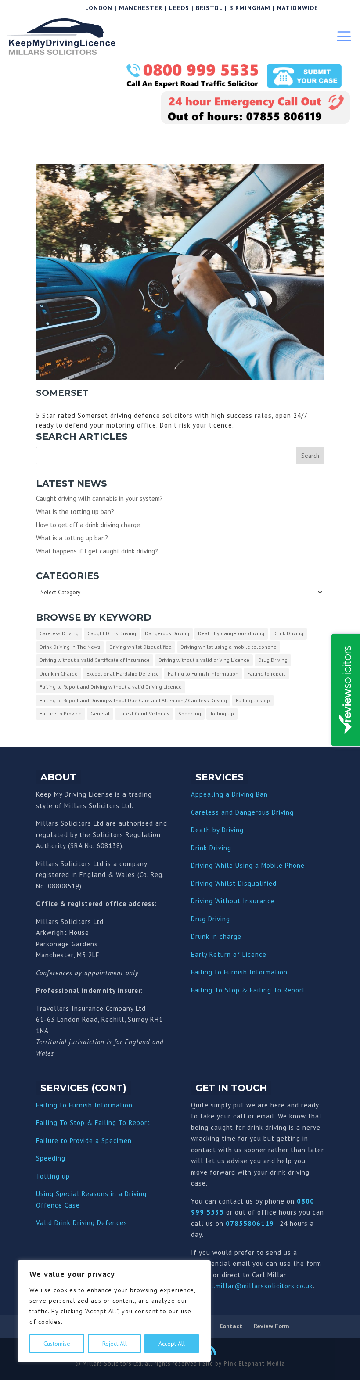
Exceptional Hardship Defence (122, 673)
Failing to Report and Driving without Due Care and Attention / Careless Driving (133, 700)
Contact (231, 1326)
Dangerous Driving (167, 633)
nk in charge (221, 936)
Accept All (171, 1344)
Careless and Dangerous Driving (242, 812)
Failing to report (266, 673)
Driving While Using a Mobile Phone (248, 865)
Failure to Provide (61, 713)
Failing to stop (253, 700)
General (100, 713)
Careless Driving (59, 633)
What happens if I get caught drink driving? (97, 551)
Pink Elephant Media (254, 1363)
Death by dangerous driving (231, 633)
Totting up (53, 1176)
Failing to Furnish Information (203, 673)
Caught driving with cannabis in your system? (99, 498)
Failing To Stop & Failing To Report (248, 990)
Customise (56, 1344)
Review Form (271, 1326)
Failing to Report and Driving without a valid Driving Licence (111, 686)
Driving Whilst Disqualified (234, 883)
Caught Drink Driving (111, 633)
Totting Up (222, 713)
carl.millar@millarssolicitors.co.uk (257, 1286)
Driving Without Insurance (233, 901)
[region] (114, 1311)
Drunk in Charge (59, 673)
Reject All (114, 1344)
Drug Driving (273, 660)
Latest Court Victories (144, 713)
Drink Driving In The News (70, 646)
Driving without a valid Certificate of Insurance (95, 660)
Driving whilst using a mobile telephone (228, 646)
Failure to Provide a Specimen (84, 1140)
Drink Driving (288, 633)
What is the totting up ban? (75, 511)
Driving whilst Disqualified (140, 646)
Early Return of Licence (228, 954)
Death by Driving (217, 830)
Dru (196, 936)
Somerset (62, 393)
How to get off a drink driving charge (88, 525)
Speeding (189, 713)
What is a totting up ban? (72, 538)
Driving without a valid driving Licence (203, 660)
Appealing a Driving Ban (229, 794)
